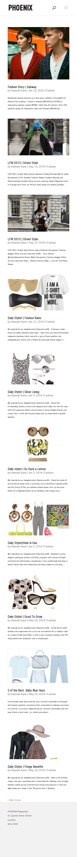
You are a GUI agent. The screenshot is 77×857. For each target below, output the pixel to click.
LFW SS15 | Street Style (23, 163)
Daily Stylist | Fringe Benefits (25, 767)
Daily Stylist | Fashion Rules (24, 318)
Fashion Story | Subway (22, 87)
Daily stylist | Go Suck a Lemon (27, 469)
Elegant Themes (32, 852)
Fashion (50, 90)
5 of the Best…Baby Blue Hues (26, 690)
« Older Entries (14, 800)
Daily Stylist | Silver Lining (23, 392)
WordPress (57, 852)
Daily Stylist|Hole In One (22, 543)
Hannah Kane (19, 90)
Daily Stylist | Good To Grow (25, 617)
